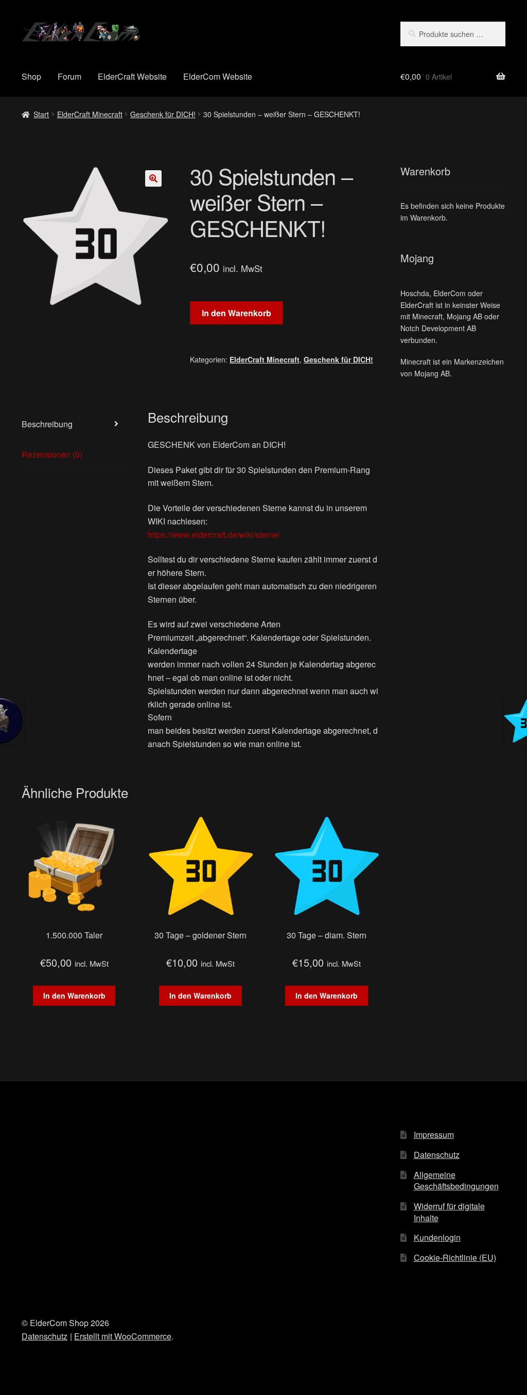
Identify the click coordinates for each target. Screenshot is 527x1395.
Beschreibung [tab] (47, 424)
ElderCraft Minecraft (89, 114)
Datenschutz (437, 1155)
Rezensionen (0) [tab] (52, 454)
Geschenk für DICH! (163, 114)
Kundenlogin (437, 1237)
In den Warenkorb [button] (74, 995)
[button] (153, 178)
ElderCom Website (217, 76)
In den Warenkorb (236, 313)
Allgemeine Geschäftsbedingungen (456, 1180)
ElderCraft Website (132, 76)
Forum (69, 76)
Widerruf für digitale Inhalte (449, 1212)
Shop (31, 76)
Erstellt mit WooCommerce (122, 1336)
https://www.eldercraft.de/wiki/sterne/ (214, 534)
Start (41, 114)
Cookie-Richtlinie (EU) (455, 1257)
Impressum (434, 1134)
